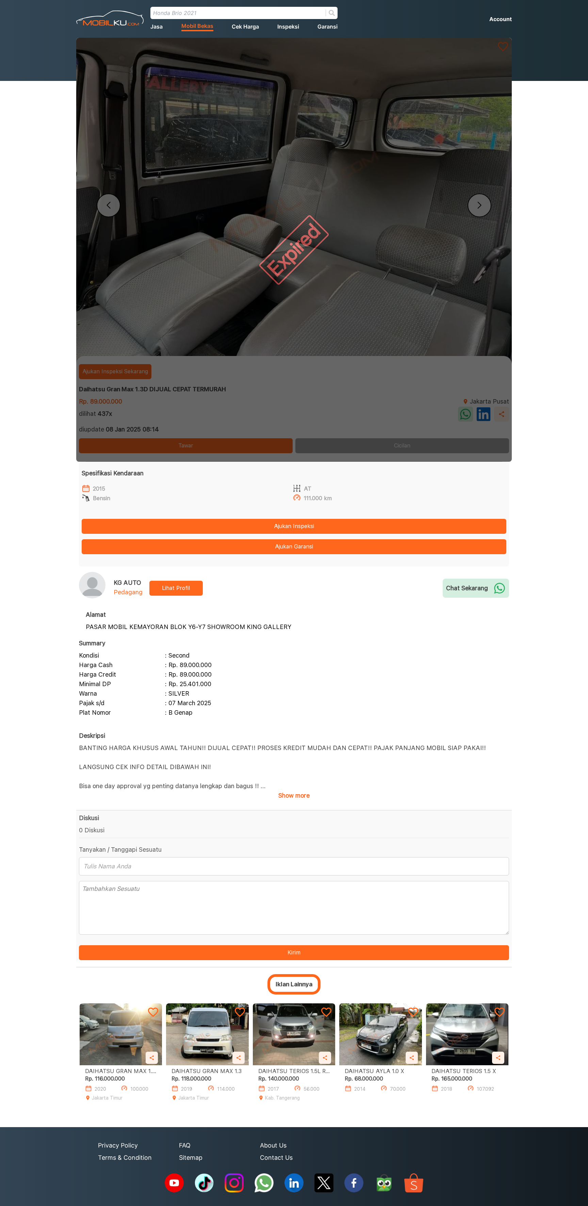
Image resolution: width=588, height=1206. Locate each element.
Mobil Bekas (197, 25)
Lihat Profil (176, 588)
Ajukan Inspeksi (294, 526)
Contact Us (276, 1157)
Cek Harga (245, 26)
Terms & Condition (125, 1157)
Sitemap (190, 1157)
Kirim (294, 952)
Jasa (156, 26)
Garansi (327, 26)
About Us (273, 1145)
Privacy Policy (118, 1145)
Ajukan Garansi (294, 546)
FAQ (185, 1145)
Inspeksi (288, 26)
